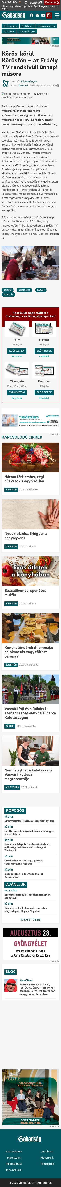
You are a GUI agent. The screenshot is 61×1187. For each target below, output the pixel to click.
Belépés (34, 2)
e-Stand (44, 339)
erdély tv (8, 294)
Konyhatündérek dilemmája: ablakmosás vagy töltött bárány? (28, 652)
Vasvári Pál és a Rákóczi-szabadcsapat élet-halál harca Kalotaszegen (30, 713)
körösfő (8, 290)
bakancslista (47, 26)
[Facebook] (31, 15)
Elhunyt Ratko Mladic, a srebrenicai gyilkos (29, 821)
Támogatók (47, 1164)
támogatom (17, 392)
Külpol (8, 817)
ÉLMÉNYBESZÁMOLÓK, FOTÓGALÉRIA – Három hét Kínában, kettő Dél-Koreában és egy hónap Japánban (37, 989)
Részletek (17, 356)
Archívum (47, 1151)
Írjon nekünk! (14, 1170)
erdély (10, 31)
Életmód (23, 85)
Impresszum (14, 1157)
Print (16, 339)
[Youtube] (43, 15)
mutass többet (31, 919)
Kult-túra (12, 787)
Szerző (15, 81)
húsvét (41, 290)
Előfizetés (50, 2)
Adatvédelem (14, 1151)
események (27, 31)
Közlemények (29, 81)
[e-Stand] (49, 15)
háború (28, 26)
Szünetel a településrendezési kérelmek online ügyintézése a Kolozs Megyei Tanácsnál (27, 847)
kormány (11, 26)
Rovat (14, 85)
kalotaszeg (24, 290)
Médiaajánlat (14, 1164)
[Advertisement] (30, 1035)
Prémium (44, 381)
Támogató (17, 381)
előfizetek (16, 351)
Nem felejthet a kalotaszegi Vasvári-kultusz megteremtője (28, 775)
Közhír (9, 726)
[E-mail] (37, 15)
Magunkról (47, 1157)
